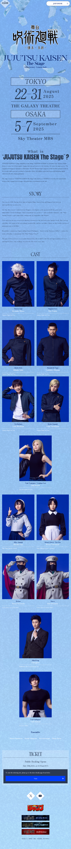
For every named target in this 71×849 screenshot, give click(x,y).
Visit (35, 778)
